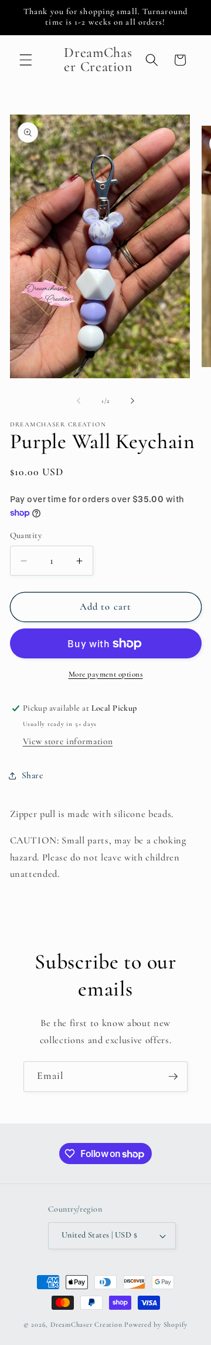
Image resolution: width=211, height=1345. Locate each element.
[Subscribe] (173, 1076)
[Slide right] (132, 401)
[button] (26, 60)
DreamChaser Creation (86, 1324)
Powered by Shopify (156, 1324)
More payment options (106, 674)
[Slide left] (78, 401)
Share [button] (32, 775)
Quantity (26, 535)
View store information (68, 741)
